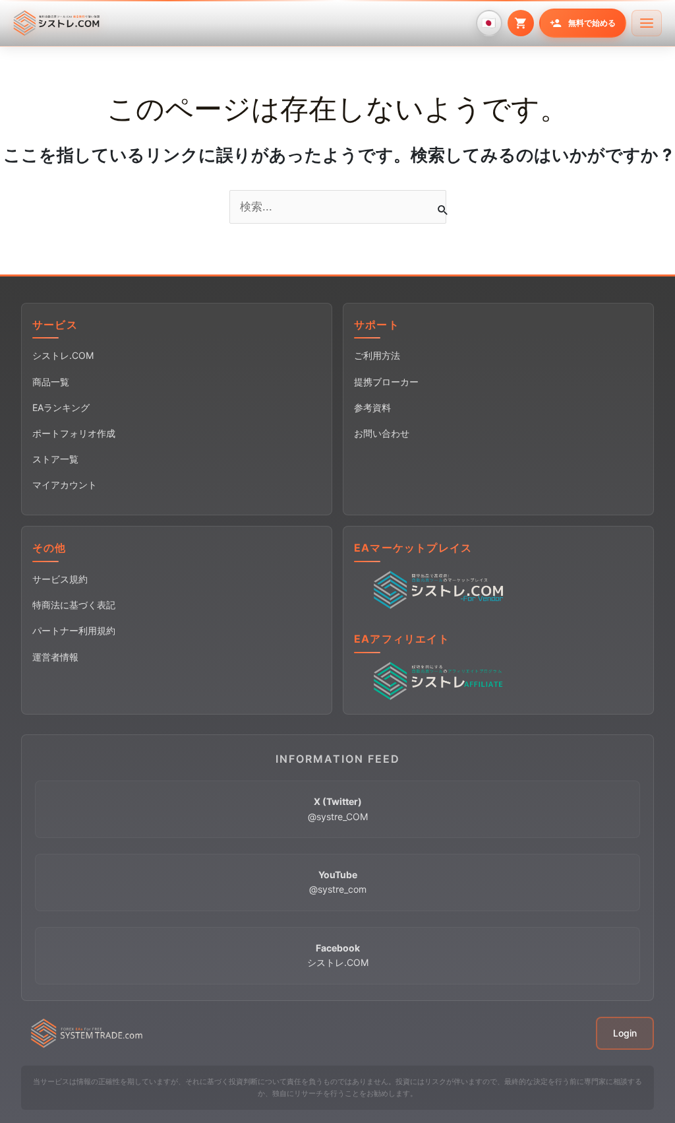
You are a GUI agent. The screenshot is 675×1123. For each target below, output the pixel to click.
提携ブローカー (386, 381)
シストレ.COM (63, 355)
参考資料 (372, 407)
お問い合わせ (381, 433)
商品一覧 (50, 381)
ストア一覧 (55, 459)
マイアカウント (64, 484)
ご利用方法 (377, 355)
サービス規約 (60, 579)
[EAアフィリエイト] (441, 679)
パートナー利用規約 (73, 630)
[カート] (521, 23)
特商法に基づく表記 (73, 604)
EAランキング (61, 407)
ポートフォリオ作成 (73, 433)
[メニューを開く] (646, 23)
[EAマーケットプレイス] (441, 589)
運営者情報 (55, 656)
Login (625, 1033)
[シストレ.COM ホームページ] (56, 23)
